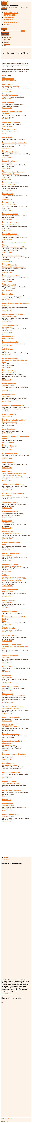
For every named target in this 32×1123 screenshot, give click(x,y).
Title (4, 80)
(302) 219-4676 (7, 391)
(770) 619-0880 (7, 261)
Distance (8, 80)
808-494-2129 (6, 99)
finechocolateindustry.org (7, 994)
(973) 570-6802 (7, 468)
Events (4, 422)
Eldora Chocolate (8, 371)
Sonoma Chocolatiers (10, 655)
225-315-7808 (6, 560)
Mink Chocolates (8, 394)
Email (5, 860)
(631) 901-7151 (7, 690)
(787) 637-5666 (7, 449)
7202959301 (6, 672)
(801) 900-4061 (7, 168)
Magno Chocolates (9, 781)
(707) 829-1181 (7, 663)
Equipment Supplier (7, 338)
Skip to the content (5, 1)
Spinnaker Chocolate (10, 325)
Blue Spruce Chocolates (11, 717)
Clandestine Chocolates (11, 122)
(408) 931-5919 (7, 459)
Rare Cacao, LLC (8, 336)
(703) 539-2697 (7, 230)
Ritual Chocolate (8, 203)
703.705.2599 (6, 821)
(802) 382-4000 (7, 239)
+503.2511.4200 (7, 190)
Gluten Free (10, 473)
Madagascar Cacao (18, 267)
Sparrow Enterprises (10, 502)
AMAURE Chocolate (9, 130)
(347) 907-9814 (7, 219)
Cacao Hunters (7, 194)
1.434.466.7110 (7, 199)
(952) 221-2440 (7, 281)
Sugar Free (5, 475)
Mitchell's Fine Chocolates (12, 112)
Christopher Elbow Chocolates (13, 172)
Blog (6, 24)
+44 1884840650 (7, 290)
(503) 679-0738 (7, 517)
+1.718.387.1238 (7, 586)
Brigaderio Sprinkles (10, 214)
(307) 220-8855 (7, 721)
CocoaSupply (7, 521)
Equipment (9, 17)
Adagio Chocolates (9, 234)
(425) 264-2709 (7, 713)
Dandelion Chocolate (10, 564)
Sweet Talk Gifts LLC (10, 635)
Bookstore (9, 20)
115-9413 (5, 133)
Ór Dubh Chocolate (9, 453)
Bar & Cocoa (7, 471)
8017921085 (6, 550)
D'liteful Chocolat (8, 628)
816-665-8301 (6, 179)
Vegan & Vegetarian (15, 475)
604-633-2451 (6, 401)
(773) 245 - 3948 (7, 321)
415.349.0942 (6, 571)
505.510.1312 (6, 624)
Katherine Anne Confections (12, 314)
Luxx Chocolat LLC (9, 414)
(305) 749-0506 (7, 252)
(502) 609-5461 (7, 311)
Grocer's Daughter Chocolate (13, 493)
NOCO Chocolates (9, 666)
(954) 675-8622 (7, 108)
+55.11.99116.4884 (8, 442)
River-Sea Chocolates (10, 223)
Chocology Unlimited (10, 686)
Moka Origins (7, 532)
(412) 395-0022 (7, 157)
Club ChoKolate (8, 102)
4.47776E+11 (6, 411)
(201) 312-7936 (7, 416)
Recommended (8, 79)
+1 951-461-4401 (7, 811)
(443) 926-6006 (7, 126)
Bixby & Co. (6, 800)
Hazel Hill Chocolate (10, 358)
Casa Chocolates (8, 429)
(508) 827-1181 (7, 759)
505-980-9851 (6, 380)
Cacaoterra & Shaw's (10, 183)
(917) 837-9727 (7, 641)
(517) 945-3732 (7, 490)
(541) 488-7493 (7, 345)
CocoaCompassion (9, 600)
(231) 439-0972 (7, 148)
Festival (4, 621)
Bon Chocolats (7, 294)
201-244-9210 (6, 528)
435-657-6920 (6, 210)
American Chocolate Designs (13, 256)
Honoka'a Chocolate (10, 95)
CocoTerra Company (10, 589)
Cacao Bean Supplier (8, 385)
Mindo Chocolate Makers (11, 772)
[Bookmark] (2, 93)
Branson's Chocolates (10, 342)
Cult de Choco (7, 349)
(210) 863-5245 (7, 433)
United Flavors (7, 725)
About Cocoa (10, 22)
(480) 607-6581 (7, 91)
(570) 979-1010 (7, 539)
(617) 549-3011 (7, 508)
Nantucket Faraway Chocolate (14, 754)
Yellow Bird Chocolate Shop (13, 484)
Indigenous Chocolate (10, 553)
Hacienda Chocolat (9, 446)
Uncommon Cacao (9, 383)
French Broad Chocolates (11, 791)
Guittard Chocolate (9, 265)
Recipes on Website (22, 579)
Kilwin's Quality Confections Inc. (14, 143)
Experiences (9, 15)
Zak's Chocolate (8, 84)
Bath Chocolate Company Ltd (13, 405)
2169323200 (6, 119)
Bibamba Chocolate (9, 611)
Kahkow (5, 575)
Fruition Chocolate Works (12, 645)
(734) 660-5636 (7, 778)
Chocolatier (16, 86)
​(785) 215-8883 (6, 367)
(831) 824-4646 (7, 332)
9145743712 (6, 607)
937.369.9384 (6, 683)
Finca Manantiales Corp (11, 734)
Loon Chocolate (8, 763)
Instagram (6, 859)
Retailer (15, 185)
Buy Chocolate (11, 12)
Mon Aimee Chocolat (10, 152)
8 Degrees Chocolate (10, 512)
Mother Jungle (7, 803)
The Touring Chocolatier (11, 276)
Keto (14, 745)
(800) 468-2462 (7, 272)
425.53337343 (6, 299)
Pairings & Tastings (15, 247)
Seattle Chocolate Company (12, 706)
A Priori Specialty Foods (11, 542)
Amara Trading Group (10, 814)
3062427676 (6, 750)
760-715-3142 (6, 632)
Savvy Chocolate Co (9, 161)
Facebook (6, 857)
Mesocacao (6, 675)
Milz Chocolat (7, 694)
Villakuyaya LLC (8, 462)
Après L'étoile (7, 137)
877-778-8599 (6, 480)
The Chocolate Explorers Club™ (14, 420)
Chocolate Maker (7, 86)
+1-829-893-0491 (7, 703)
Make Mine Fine (9, 1119)
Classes (4, 473)
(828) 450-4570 (7, 796)
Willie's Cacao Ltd (9, 285)
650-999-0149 (6, 597)
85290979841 (6, 354)
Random (14, 80)
